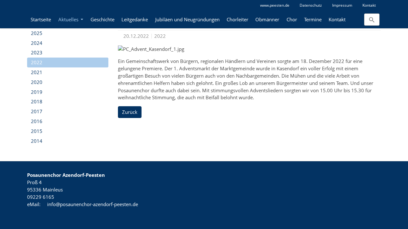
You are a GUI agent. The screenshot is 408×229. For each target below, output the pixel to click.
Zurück (129, 112)
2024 (36, 43)
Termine (313, 19)
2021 (36, 72)
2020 (36, 82)
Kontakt (369, 5)
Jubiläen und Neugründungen (187, 19)
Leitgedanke (134, 19)
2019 (36, 92)
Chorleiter (237, 19)
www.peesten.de (274, 5)
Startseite (41, 19)
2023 (36, 52)
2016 (36, 121)
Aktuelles (69, 19)
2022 (36, 62)
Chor (292, 19)
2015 (36, 131)
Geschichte (102, 19)
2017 (36, 111)
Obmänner (267, 19)
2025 (36, 33)
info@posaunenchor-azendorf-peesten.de (92, 204)
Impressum (342, 5)
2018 (36, 101)
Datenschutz (311, 5)
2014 (36, 141)
